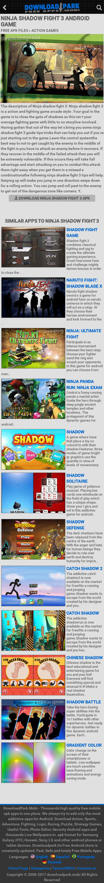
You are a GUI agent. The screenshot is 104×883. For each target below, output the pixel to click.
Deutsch (55, 862)
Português (86, 857)
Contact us (87, 868)
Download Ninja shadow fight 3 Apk (54, 198)
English (42, 857)
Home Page (18, 868)
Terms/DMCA (63, 868)
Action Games (44, 30)
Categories (40, 868)
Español (63, 857)
